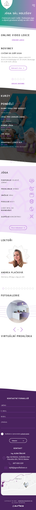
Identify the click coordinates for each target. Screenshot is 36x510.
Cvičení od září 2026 (11, 53)
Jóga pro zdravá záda (13, 117)
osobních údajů (24, 434)
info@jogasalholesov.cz (18, 468)
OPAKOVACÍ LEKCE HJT (11, 142)
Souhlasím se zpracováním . (17, 434)
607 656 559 (18, 463)
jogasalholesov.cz (25, 501)
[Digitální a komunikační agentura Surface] (18, 506)
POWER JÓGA (7, 125)
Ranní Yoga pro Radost (13, 108)
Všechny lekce (18, 40)
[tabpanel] (18, 61)
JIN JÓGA (5, 134)
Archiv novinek (18, 83)
